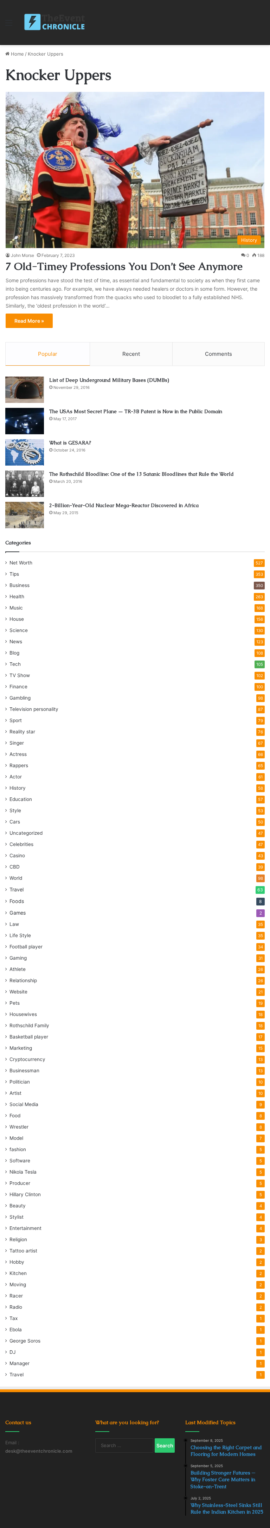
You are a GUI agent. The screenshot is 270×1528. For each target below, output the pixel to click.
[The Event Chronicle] (55, 22)
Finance (18, 686)
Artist (15, 1093)
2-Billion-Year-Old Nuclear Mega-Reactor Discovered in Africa (124, 505)
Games (17, 913)
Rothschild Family (29, 1025)
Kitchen (18, 1273)
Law (14, 924)
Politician (19, 1082)
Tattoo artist (23, 1251)
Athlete (17, 969)
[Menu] (8, 25)
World (15, 878)
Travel (16, 889)
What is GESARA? (70, 443)
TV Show (19, 675)
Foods (16, 901)
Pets (14, 1003)
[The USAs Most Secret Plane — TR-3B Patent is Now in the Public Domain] (24, 421)
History (17, 788)
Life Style (20, 935)
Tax (13, 1318)
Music (16, 608)
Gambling (20, 698)
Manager (19, 1363)
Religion (18, 1239)
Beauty (17, 1205)
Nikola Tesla (23, 1172)
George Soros (24, 1341)
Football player (26, 946)
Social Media (23, 1104)
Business (19, 585)
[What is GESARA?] (24, 452)
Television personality (33, 709)
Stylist (16, 1217)
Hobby (16, 1262)
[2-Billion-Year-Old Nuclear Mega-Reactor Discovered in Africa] (24, 515)
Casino (17, 855)
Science (18, 630)
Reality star (22, 731)
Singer (16, 743)
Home (16, 54)
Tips (14, 574)
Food (14, 1115)
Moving (17, 1284)
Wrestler (18, 1127)
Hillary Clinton (25, 1194)
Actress (18, 754)
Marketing (20, 1048)
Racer (16, 1296)
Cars (14, 822)
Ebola (15, 1329)
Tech (15, 664)
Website (18, 992)
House (16, 619)
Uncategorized (26, 833)
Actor (15, 776)
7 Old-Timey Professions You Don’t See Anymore (124, 266)
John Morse (22, 255)
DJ (12, 1352)
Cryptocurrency (27, 1059)
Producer (19, 1183)
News (15, 641)
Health (16, 596)
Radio (15, 1307)
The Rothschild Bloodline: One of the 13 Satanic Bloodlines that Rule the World (141, 474)
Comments (218, 354)
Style (15, 810)
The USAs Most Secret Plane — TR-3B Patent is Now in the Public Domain (135, 411)
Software (19, 1160)
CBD (14, 867)
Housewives (23, 1014)
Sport (15, 720)
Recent (131, 354)
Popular (47, 354)
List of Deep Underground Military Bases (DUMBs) (109, 380)
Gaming (18, 958)
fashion (17, 1149)
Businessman (24, 1070)
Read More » (29, 321)
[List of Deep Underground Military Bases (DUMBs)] (24, 390)
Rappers (18, 765)
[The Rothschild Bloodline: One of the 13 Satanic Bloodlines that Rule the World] (24, 484)
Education (20, 799)
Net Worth (20, 563)
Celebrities (21, 844)
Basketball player (28, 1037)
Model (16, 1138)
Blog (14, 653)
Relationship (23, 980)
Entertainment (25, 1228)
